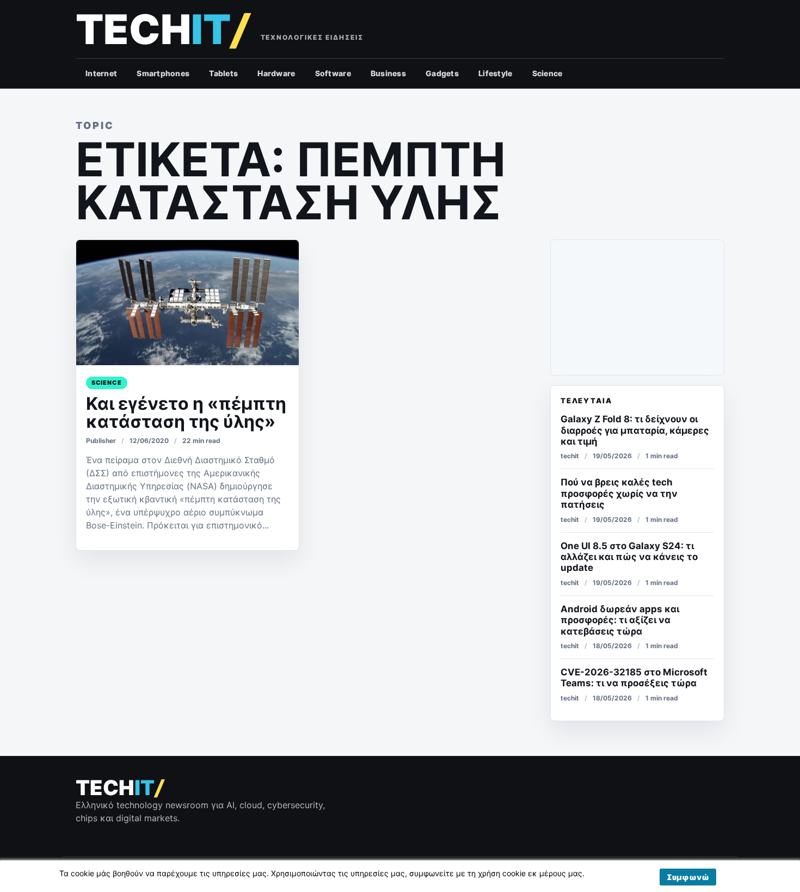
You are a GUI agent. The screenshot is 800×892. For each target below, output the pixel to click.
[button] (688, 877)
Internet (101, 73)
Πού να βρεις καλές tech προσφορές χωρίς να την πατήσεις (619, 493)
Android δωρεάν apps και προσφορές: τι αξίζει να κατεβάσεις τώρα (620, 620)
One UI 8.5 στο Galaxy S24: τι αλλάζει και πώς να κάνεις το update (629, 557)
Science (547, 73)
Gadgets (442, 73)
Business (388, 73)
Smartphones (163, 73)
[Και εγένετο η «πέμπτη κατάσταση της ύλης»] (187, 302)
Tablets (223, 73)
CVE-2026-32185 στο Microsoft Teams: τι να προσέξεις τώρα (634, 677)
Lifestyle (495, 73)
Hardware (276, 73)
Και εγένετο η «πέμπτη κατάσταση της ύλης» (186, 412)
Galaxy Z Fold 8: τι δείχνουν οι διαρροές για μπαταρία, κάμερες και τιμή (635, 430)
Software (333, 73)
